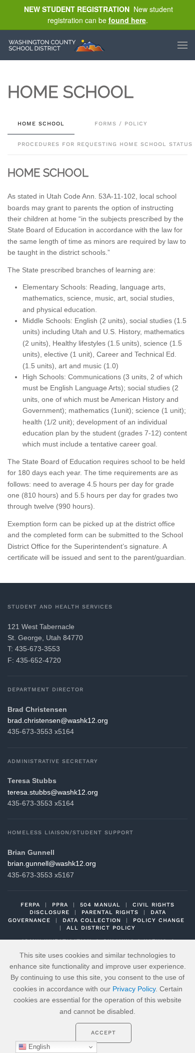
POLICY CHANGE (158, 920)
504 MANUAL (100, 904)
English (38, 1046)
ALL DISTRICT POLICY (101, 928)
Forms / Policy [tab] (121, 123)
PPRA (60, 904)
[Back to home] (59, 45)
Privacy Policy (134, 989)
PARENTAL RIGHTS (110, 912)
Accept (103, 1032)
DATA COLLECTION (91, 920)
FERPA (30, 904)
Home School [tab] (41, 123)
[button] (183, 45)
